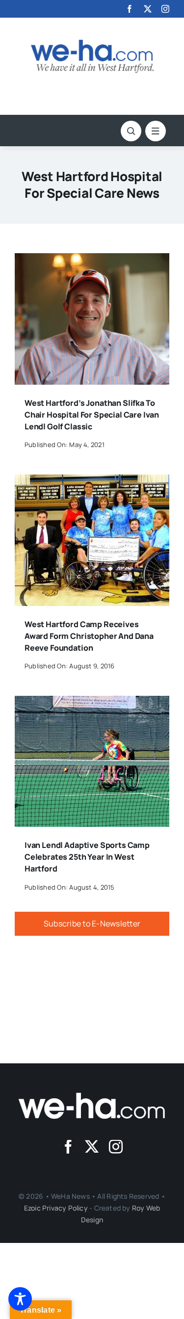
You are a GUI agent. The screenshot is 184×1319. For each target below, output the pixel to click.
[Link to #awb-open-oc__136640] (155, 131)
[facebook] (129, 9)
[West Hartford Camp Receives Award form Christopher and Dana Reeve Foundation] (92, 481)
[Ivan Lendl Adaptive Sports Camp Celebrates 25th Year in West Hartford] (92, 702)
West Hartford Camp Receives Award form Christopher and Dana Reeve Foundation (89, 636)
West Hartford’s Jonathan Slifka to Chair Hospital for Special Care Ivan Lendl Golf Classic (92, 414)
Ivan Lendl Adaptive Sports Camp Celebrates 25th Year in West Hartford (87, 857)
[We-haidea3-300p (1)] (92, 43)
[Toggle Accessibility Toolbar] (20, 1299)
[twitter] (148, 9)
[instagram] (165, 9)
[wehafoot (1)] (92, 1096)
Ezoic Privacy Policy (56, 1208)
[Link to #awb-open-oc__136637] (131, 131)
